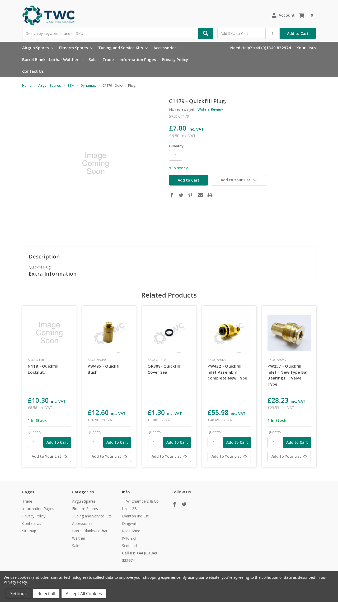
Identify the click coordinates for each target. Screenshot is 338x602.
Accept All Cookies (84, 593)
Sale (93, 59)
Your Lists (306, 47)
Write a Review (210, 109)
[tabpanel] (49, 386)
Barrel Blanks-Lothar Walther (50, 59)
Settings (18, 593)
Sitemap (29, 530)
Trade (108, 59)
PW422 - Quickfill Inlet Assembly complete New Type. (228, 372)
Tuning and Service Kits (121, 47)
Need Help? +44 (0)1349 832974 (260, 47)
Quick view (49, 332)
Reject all (46, 593)
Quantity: (176, 145)
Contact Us (33, 71)
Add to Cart (298, 33)
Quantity (34, 431)
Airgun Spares (36, 47)
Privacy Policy (175, 59)
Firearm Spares (74, 47)
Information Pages (138, 59)
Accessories (165, 47)
